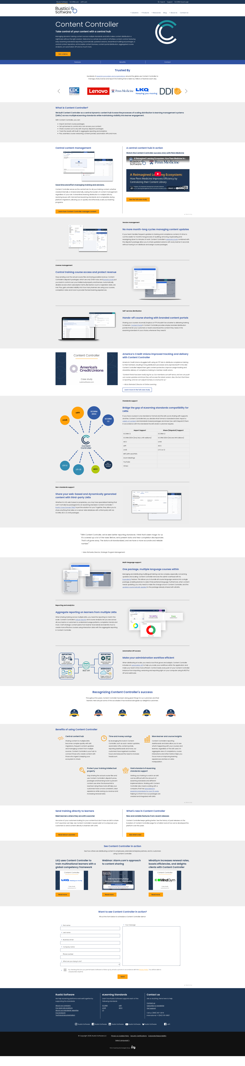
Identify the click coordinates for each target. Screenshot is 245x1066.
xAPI (120, 1006)
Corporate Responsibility (157, 1036)
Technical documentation (65, 1015)
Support (170, 2)
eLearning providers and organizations (110, 76)
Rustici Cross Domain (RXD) (65, 507)
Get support (151, 1008)
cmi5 (104, 1008)
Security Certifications (138, 1036)
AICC (120, 1008)
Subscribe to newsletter (155, 1006)
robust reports (81, 620)
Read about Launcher (66, 835)
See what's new (135, 835)
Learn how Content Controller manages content (77, 211)
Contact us (151, 1003)
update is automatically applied (134, 587)
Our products (60, 1013)
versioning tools (172, 239)
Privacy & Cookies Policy (120, 1036)
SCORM (105, 1006)
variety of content (129, 421)
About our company (63, 1006)
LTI (103, 1010)
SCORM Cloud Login (181, 2)
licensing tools (108, 279)
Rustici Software (62, 2)
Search (162, 2)
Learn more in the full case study (137, 390)
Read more (62, 894)
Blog (165, 13)
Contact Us (184, 13)
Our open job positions (64, 1008)
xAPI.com (84, 2)
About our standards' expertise (67, 1010)
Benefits (123, 62)
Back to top (188, 214)
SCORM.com (74, 2)
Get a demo (63, 54)
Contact (167, 62)
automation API (137, 665)
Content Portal (136, 325)
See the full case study (138, 199)
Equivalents (126, 579)
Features (77, 62)
